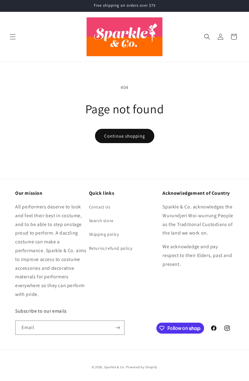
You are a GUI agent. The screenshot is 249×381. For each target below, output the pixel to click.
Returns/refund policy (110, 248)
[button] (12, 36)
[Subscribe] (117, 328)
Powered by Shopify (141, 367)
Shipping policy (104, 234)
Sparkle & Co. (114, 367)
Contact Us (100, 207)
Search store (101, 220)
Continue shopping (124, 136)
